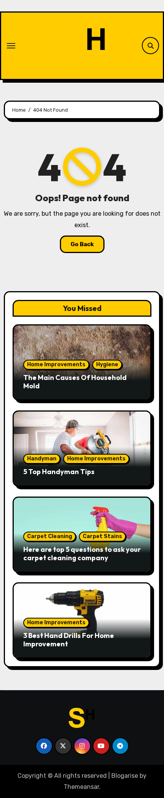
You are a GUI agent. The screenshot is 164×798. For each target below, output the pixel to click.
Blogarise (124, 775)
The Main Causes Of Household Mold (75, 381)
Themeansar (81, 786)
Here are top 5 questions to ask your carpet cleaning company (82, 553)
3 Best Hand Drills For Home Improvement (68, 639)
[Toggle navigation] (11, 45)
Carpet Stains (102, 536)
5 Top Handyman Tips (59, 471)
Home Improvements (56, 364)
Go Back (82, 244)
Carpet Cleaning (49, 536)
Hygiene (107, 364)
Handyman (41, 458)
